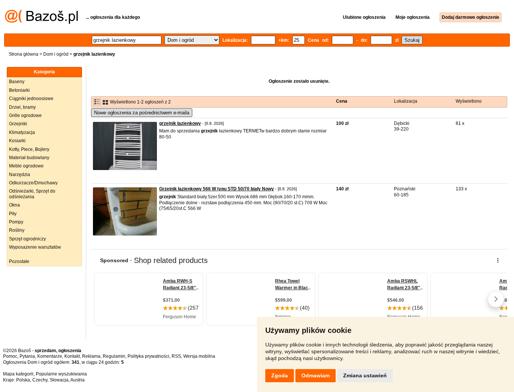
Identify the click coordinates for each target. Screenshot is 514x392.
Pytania (27, 356)
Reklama (91, 356)
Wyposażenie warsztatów (35, 247)
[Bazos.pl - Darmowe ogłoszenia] (41, 22)
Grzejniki (18, 123)
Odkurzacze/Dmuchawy (33, 182)
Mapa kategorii (18, 374)
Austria (77, 380)
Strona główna (23, 54)
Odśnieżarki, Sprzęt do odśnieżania (32, 193)
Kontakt (72, 356)
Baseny (16, 81)
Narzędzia (19, 174)
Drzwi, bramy (22, 107)
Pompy (16, 222)
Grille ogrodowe (25, 115)
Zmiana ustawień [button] (365, 375)
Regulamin (114, 356)
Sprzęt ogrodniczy (27, 239)
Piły (13, 213)
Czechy (39, 380)
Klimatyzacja (22, 132)
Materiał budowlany (29, 157)
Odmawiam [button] (315, 375)
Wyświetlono (469, 101)
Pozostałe (19, 261)
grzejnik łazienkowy (180, 123)
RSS (176, 356)
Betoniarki (19, 90)
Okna (14, 205)
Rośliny (16, 230)
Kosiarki (17, 140)
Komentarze (49, 356)
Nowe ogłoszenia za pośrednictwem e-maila (141, 112)
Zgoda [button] (279, 375)
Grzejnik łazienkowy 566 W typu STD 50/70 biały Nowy (216, 188)
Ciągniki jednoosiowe (31, 98)
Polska (23, 380)
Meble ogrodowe (26, 166)
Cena (341, 101)
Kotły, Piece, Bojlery (29, 149)
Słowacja (59, 380)
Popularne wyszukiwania (61, 374)
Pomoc (10, 356)
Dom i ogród (55, 54)
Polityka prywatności (148, 356)
